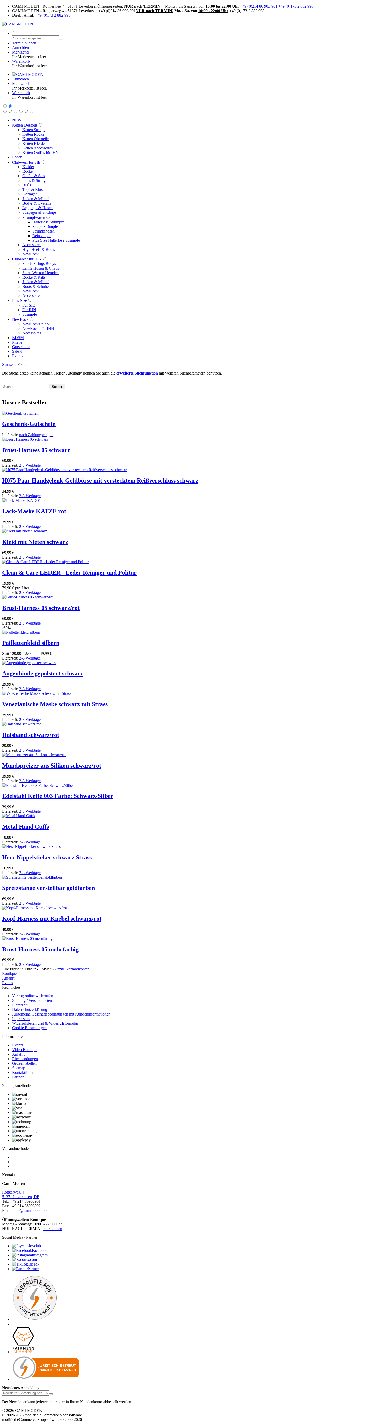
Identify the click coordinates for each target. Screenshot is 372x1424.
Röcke (27, 171)
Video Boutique (24, 1049)
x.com (32, 1259)
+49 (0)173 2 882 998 (296, 6)
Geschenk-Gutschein (29, 424)
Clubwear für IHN (27, 259)
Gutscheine (21, 347)
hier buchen (53, 1228)
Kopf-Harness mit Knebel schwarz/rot (51, 918)
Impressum (21, 1019)
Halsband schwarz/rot (30, 735)
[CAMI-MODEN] (17, 24)
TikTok (33, 1264)
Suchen (57, 387)
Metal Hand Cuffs (25, 826)
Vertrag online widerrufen (32, 996)
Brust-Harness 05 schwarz (36, 450)
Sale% (17, 351)
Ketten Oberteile (35, 139)
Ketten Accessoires (37, 148)
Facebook (40, 1250)
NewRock (30, 254)
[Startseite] (27, 74)
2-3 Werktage (30, 465)
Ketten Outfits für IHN (40, 152)
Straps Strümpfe (45, 226)
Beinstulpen (41, 236)
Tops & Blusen (34, 189)
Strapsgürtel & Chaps (39, 212)
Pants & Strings (34, 180)
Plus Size (19, 300)
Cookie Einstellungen (29, 1028)
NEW (17, 120)
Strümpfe (29, 314)
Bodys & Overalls (36, 203)
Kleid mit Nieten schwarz (35, 542)
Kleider (28, 167)
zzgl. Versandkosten (73, 969)
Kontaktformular (25, 1072)
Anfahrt (8, 978)
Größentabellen (24, 1063)
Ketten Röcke (33, 134)
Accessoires (31, 245)
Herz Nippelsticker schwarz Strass (47, 857)
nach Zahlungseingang (37, 435)
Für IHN (29, 310)
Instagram (40, 1255)
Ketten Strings (33, 130)
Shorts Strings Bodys (39, 263)
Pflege (17, 342)
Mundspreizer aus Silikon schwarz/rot (51, 765)
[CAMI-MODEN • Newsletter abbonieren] (51, 1394)
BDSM (18, 337)
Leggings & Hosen (37, 208)
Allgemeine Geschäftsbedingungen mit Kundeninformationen (61, 1014)
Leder (17, 157)
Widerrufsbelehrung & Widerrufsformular (45, 1023)
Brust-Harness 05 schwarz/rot (41, 607)
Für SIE (28, 305)
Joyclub (35, 1246)
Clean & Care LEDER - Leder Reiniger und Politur (69, 572)
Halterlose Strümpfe (48, 222)
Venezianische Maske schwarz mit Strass (55, 704)
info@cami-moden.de (30, 1210)
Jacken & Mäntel (35, 199)
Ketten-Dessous (24, 125)
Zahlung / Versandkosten (32, 1000)
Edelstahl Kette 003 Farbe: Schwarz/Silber (57, 796)
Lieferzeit (19, 1005)
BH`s (26, 185)
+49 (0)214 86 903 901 (258, 6)
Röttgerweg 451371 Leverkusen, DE (20, 1194)
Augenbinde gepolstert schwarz (42, 673)
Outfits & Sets (33, 176)
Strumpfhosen (43, 231)
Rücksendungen (25, 1059)
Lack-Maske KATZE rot (34, 511)
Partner (18, 1077)
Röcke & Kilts (33, 277)
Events (17, 356)
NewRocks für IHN (38, 328)
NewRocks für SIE (37, 324)
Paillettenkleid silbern (30, 642)
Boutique (9, 973)
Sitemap (18, 1068)
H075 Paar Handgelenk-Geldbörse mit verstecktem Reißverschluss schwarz (100, 480)
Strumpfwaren (33, 217)
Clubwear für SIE (26, 162)
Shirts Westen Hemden (40, 273)
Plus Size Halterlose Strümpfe (56, 240)
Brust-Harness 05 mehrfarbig (40, 949)
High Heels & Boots (38, 249)
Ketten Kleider (34, 143)
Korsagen (30, 194)
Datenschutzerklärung (29, 1009)
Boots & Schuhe (35, 286)
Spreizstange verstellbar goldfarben (48, 888)
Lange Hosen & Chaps (40, 268)
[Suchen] (61, 39)
